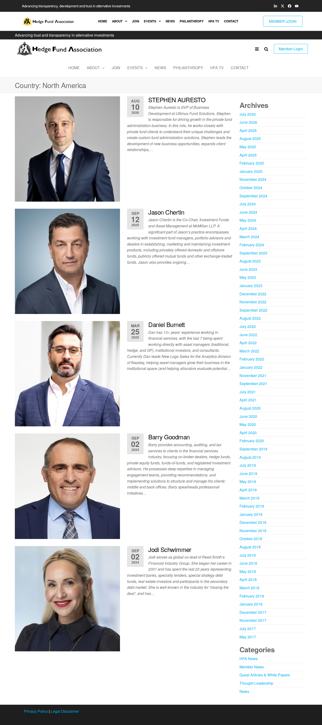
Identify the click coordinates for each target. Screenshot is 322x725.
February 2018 (251, 596)
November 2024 (252, 179)
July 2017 (247, 628)
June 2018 (248, 563)
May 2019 (247, 481)
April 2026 (248, 130)
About (117, 21)
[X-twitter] (282, 5)
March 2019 (249, 498)
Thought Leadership (256, 683)
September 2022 (253, 310)
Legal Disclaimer (65, 711)
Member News (251, 667)
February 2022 (251, 359)
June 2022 (248, 334)
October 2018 (250, 538)
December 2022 (252, 294)
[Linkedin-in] (275, 5)
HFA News (248, 658)
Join (135, 21)
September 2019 (253, 449)
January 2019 (250, 514)
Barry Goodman (169, 436)
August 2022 (250, 318)
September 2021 (253, 383)
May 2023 (247, 277)
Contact (231, 21)
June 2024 (248, 212)
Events (150, 21)
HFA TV (213, 21)
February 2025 (251, 163)
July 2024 (247, 204)
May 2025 (247, 146)
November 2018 (252, 530)
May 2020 (247, 424)
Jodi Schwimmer (169, 549)
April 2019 (248, 489)
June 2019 (248, 473)
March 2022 (249, 351)
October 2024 (250, 187)
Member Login (291, 48)
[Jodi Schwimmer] (67, 598)
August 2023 (250, 261)
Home (102, 21)
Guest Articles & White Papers (264, 675)
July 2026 (247, 114)
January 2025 (250, 171)
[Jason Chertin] (67, 260)
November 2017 (252, 620)
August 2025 (250, 138)
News (170, 21)
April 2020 (248, 432)
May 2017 (247, 637)
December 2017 (252, 612)
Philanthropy (192, 21)
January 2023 (250, 285)
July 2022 (247, 326)
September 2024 (253, 196)
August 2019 (250, 457)
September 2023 (253, 253)
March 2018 (249, 587)
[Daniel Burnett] (67, 373)
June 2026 (248, 122)
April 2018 (248, 579)
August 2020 (250, 408)
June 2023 (248, 269)
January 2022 (250, 367)
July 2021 (247, 391)
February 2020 (251, 440)
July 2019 (247, 465)
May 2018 (247, 571)
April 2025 (248, 155)
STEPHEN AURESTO (176, 99)
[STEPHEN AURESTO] (67, 148)
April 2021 (248, 400)
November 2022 (252, 302)
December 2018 (252, 522)
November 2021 (252, 375)
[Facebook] (289, 5)
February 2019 (251, 506)
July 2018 (247, 555)
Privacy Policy (36, 711)
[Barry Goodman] (67, 485)
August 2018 (250, 547)
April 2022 (248, 342)
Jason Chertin (166, 212)
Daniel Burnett (166, 324)
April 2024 (248, 228)
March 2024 (249, 236)
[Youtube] (296, 5)
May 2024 (247, 220)
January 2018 (250, 604)
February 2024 (251, 244)
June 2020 (248, 416)
